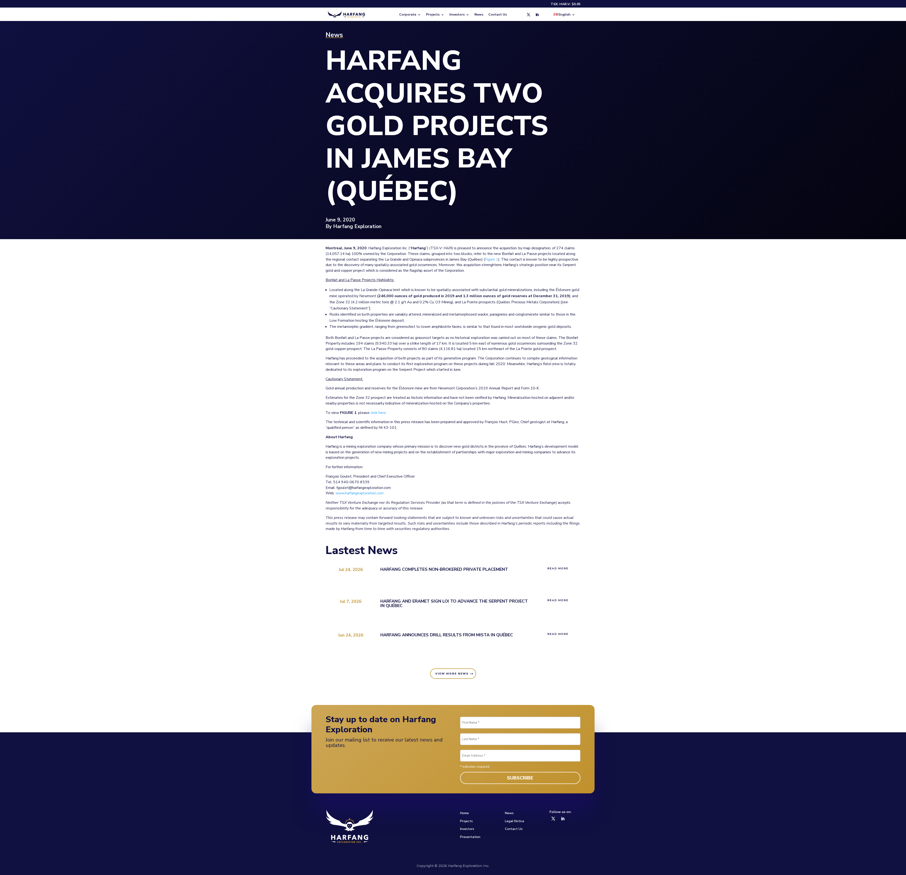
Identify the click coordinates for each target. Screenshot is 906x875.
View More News (452, 673)
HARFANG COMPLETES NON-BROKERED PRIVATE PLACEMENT (444, 569)
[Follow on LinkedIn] (537, 14)
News (478, 15)
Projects (466, 821)
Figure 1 (491, 259)
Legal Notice (514, 821)
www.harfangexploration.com (360, 493)
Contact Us (497, 15)
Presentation (470, 837)
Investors (467, 829)
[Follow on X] (528, 14)
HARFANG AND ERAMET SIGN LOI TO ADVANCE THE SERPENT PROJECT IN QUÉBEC (454, 603)
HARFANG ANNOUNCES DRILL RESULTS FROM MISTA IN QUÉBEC (446, 635)
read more (557, 568)
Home (464, 813)
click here (378, 412)
